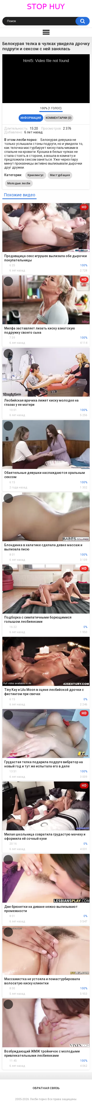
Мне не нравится (34, 109)
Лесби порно (38, 1099)
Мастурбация (60, 175)
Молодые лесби (18, 183)
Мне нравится (28, 109)
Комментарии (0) (58, 118)
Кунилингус (36, 175)
